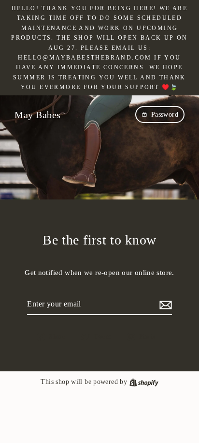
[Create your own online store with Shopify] (143, 381)
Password (164, 114)
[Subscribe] (164, 304)
